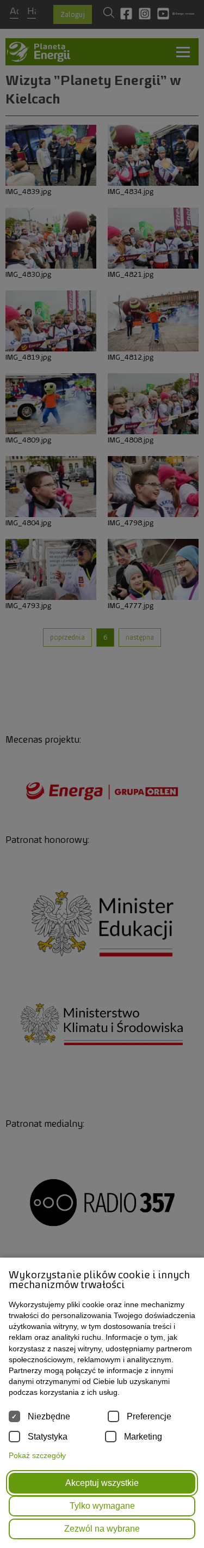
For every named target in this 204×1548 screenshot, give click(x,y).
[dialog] (102, 774)
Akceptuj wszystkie (102, 1483)
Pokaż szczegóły (37, 1455)
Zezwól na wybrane (102, 1528)
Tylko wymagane (102, 1505)
